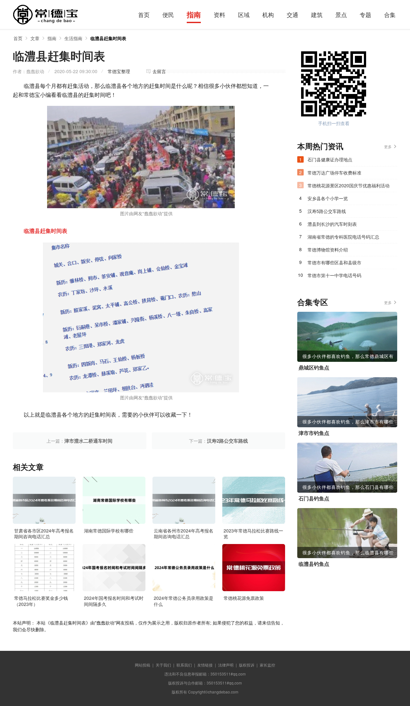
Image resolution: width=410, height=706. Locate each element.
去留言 (159, 71)
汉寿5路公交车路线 (327, 211)
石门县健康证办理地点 (330, 159)
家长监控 (267, 665)
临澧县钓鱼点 (314, 564)
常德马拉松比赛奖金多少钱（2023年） (41, 601)
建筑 (317, 14)
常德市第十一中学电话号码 (334, 275)
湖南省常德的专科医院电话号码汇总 (343, 237)
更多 (388, 146)
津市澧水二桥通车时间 (88, 440)
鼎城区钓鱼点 (314, 367)
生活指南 (73, 38)
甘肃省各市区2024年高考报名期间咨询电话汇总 (44, 533)
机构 (268, 14)
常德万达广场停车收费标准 (334, 172)
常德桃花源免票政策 (244, 598)
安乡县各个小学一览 (328, 198)
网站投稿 (142, 665)
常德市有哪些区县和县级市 (334, 262)
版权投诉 (246, 665)
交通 (292, 14)
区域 (244, 14)
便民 (168, 14)
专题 (365, 14)
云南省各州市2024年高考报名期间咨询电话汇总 (183, 533)
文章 (34, 38)
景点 (341, 14)
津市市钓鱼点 (314, 433)
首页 (144, 14)
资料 (219, 14)
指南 (194, 14)
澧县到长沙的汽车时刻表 (332, 224)
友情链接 (205, 665)
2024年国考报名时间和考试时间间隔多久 (114, 601)
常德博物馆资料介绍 (328, 249)
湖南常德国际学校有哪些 (108, 530)
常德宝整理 (119, 71)
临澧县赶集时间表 (108, 38)
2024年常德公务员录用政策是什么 (183, 601)
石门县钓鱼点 (314, 498)
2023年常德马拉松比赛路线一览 (253, 533)
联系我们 (184, 665)
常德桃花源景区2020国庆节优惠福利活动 (349, 185)
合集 (390, 14)
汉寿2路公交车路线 (227, 440)
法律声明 (226, 665)
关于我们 (163, 665)
